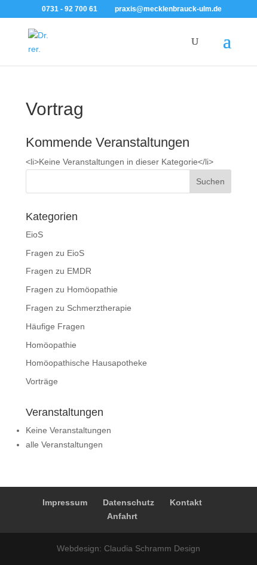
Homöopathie (51, 345)
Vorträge (42, 381)
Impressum (64, 502)
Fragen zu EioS (55, 253)
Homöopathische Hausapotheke (86, 363)
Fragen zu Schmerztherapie (78, 308)
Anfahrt (122, 516)
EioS (34, 234)
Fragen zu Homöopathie (72, 289)
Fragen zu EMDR (58, 271)
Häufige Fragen (55, 326)
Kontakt (186, 502)
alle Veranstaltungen (64, 444)
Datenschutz (128, 502)
